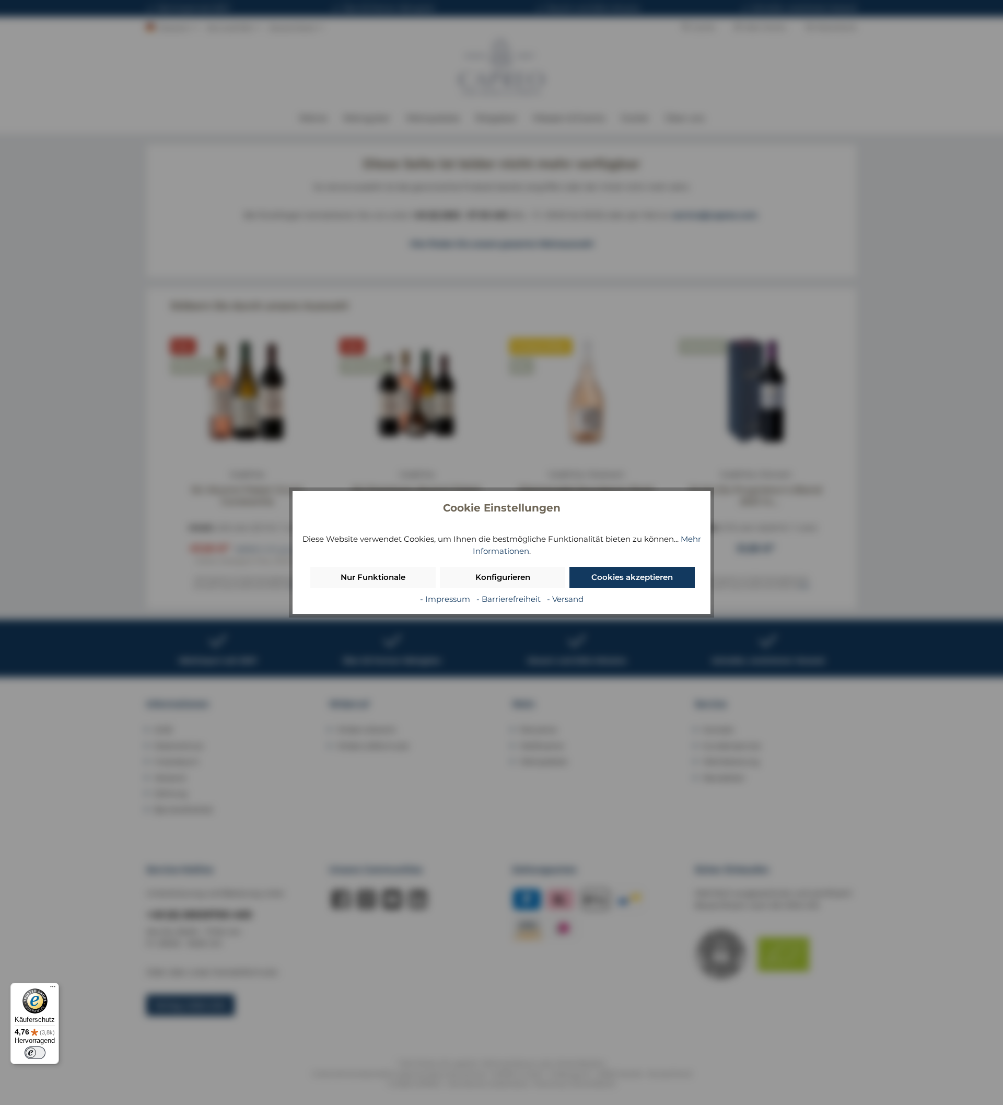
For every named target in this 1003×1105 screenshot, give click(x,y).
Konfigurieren (502, 577)
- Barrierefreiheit (509, 599)
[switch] (35, 1052)
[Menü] (52, 989)
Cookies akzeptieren (632, 577)
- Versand (565, 599)
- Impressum (446, 599)
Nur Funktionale (373, 577)
